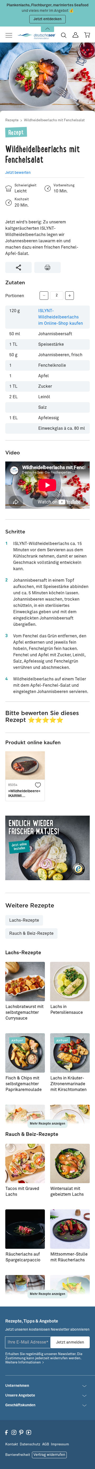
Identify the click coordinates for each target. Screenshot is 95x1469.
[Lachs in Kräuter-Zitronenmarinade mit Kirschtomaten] (70, 1053)
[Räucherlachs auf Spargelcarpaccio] (25, 1229)
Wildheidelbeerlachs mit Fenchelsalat (54, 120)
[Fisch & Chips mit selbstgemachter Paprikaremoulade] (25, 1053)
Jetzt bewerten (18, 173)
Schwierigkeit (25, 185)
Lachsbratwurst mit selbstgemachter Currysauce (25, 1012)
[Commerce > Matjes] (47, 848)
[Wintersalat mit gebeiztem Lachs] (70, 1163)
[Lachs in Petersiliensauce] (70, 981)
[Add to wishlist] (38, 785)
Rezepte (11, 120)
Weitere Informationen (23, 1362)
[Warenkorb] (87, 34)
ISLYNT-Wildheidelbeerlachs (60, 317)
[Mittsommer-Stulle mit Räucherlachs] (70, 1229)
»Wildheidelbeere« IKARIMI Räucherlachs (24, 793)
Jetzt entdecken (47, 19)
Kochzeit (22, 199)
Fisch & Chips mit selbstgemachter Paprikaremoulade (24, 1084)
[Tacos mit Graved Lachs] (25, 1163)
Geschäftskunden (20, 1405)
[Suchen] (64, 35)
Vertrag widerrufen (49, 1455)
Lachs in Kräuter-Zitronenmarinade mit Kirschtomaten (68, 1084)
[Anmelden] (75, 35)
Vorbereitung (64, 185)
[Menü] (10, 35)
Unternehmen (17, 1386)
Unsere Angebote (20, 1395)
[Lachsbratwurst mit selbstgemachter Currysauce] (25, 981)
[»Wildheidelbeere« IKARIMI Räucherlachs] (25, 765)
